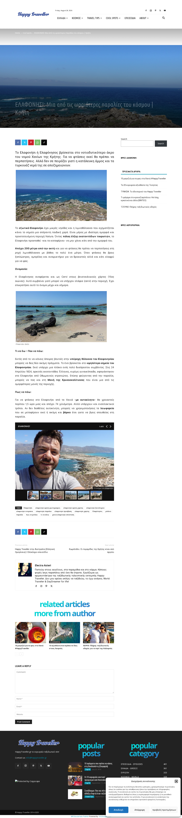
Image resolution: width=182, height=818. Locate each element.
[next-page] (21, 654)
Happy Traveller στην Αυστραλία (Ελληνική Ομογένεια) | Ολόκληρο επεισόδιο (35, 550)
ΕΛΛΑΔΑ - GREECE (31, 98)
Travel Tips (93, 18)
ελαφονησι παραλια (43, 511)
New (17, 642)
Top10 (87, 769)
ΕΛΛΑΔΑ (61, 18)
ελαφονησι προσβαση (63, 511)
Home (17, 33)
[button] (176, 781)
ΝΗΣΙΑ (42, 98)
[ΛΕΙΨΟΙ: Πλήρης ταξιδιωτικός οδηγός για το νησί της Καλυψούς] (98, 632)
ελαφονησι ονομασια (24, 511)
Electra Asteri (23, 119)
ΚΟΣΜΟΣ (76, 18)
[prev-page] (17, 654)
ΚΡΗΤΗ (48, 98)
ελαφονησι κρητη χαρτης (73, 508)
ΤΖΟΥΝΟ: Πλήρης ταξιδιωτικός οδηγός (139, 207)
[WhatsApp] (37, 142)
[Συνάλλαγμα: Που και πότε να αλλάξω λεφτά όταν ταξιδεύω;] (75, 794)
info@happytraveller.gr (36, 757)
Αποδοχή (118, 810)
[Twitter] (160, 10)
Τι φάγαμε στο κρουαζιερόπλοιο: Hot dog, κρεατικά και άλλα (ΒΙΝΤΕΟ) (140, 199)
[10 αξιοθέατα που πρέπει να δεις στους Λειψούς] (64, 632)
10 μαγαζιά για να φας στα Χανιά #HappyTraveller (143, 178)
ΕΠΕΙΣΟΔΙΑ (130, 18)
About (142, 18)
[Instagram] (151, 10)
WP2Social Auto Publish (80, 816)
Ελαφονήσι (28, 508)
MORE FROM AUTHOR (64, 613)
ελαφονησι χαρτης (82, 511)
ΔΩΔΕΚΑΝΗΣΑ (55, 642)
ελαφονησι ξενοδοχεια (95, 508)
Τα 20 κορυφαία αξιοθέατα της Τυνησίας (139, 185)
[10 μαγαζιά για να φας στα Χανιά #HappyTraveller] (30, 632)
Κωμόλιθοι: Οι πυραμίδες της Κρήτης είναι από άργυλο (91, 550)
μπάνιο (108, 511)
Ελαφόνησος (97, 511)
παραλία (19, 515)
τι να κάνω (45, 515)
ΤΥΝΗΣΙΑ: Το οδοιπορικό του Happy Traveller (141, 191)
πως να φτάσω (32, 515)
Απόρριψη (140, 810)
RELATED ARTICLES (64, 604)
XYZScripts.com (105, 816)
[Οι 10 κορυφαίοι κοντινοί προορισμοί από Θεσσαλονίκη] (75, 781)
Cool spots (112, 18)
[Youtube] (165, 10)
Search (124, 139)
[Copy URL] (44, 142)
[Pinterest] (155, 10)
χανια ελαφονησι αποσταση (63, 515)
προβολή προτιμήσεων (164, 810)
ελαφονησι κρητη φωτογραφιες (47, 508)
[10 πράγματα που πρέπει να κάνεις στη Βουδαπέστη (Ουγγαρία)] (75, 767)
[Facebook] (146, 10)
